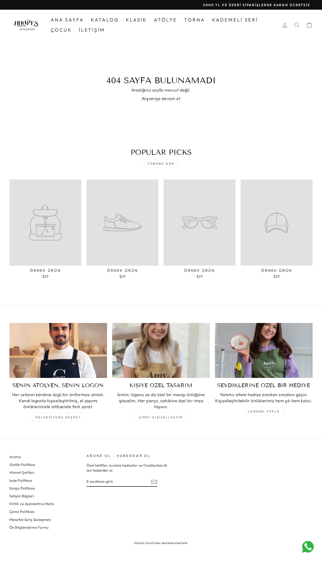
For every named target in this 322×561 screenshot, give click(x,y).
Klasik (136, 20)
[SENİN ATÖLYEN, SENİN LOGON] (58, 350)
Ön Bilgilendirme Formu (29, 527)
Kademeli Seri (235, 20)
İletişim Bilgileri (21, 496)
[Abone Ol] (154, 481)
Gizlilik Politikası (22, 464)
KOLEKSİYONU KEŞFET (58, 417)
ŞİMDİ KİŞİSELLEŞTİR (161, 417)
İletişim (92, 30)
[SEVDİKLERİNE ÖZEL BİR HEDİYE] (264, 350)
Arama (15, 457)
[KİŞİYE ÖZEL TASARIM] (161, 350)
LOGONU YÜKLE (264, 411)
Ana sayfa (67, 20)
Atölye (165, 20)
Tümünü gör (161, 163)
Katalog (105, 20)
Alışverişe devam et (161, 98)
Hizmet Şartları (21, 472)
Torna (194, 20)
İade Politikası (20, 480)
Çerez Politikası (21, 511)
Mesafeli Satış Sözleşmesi (30, 519)
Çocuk (61, 30)
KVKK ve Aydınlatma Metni (31, 504)
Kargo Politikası (22, 488)
